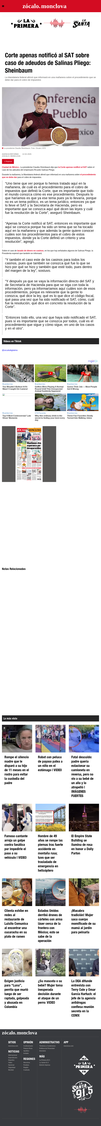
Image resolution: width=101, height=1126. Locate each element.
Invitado (26, 1053)
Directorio (42, 1051)
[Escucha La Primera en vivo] (82, 1065)
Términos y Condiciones (47, 1046)
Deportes (11, 1060)
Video (10, 1062)
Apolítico (26, 1051)
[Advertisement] (29, 506)
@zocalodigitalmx (10, 350)
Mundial (11, 1070)
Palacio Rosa (27, 1048)
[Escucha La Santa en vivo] (82, 1091)
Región (25, 1067)
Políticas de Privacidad (47, 1048)
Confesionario (28, 1046)
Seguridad (11, 1067)
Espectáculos (12, 1057)
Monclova (26, 1062)
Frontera (26, 1065)
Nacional (11, 1065)
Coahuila (26, 1070)
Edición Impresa (44, 1065)
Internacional (12, 1055)
